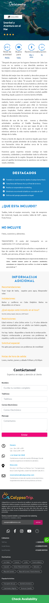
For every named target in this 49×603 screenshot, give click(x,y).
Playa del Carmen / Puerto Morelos (29, 571)
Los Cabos (7, 562)
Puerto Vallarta (36, 562)
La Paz (26, 562)
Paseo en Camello (26, 588)
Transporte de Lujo (9, 583)
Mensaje (5, 416)
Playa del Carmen (9, 571)
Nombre (5, 383)
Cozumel (6, 566)
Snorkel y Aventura (26, 583)
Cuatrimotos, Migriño (10, 588)
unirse (38, 522)
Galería (13, 17)
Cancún (16, 562)
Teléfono (5, 394)
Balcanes (36, 566)
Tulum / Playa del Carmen (21, 566)
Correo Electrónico (9, 405)
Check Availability (24, 599)
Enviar (24, 435)
